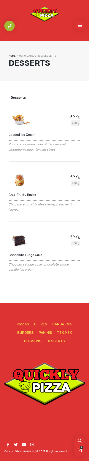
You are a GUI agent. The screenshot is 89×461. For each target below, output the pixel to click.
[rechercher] (79, 441)
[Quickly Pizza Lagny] (44, 13)
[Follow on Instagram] (31, 444)
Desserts (18, 98)
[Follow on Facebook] (7, 444)
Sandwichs (62, 324)
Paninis (45, 333)
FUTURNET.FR (27, 451)
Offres (40, 324)
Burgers (25, 333)
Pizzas (22, 324)
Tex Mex (64, 333)
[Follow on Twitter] (15, 444)
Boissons (32, 341)
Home (12, 55)
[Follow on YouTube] (23, 444)
